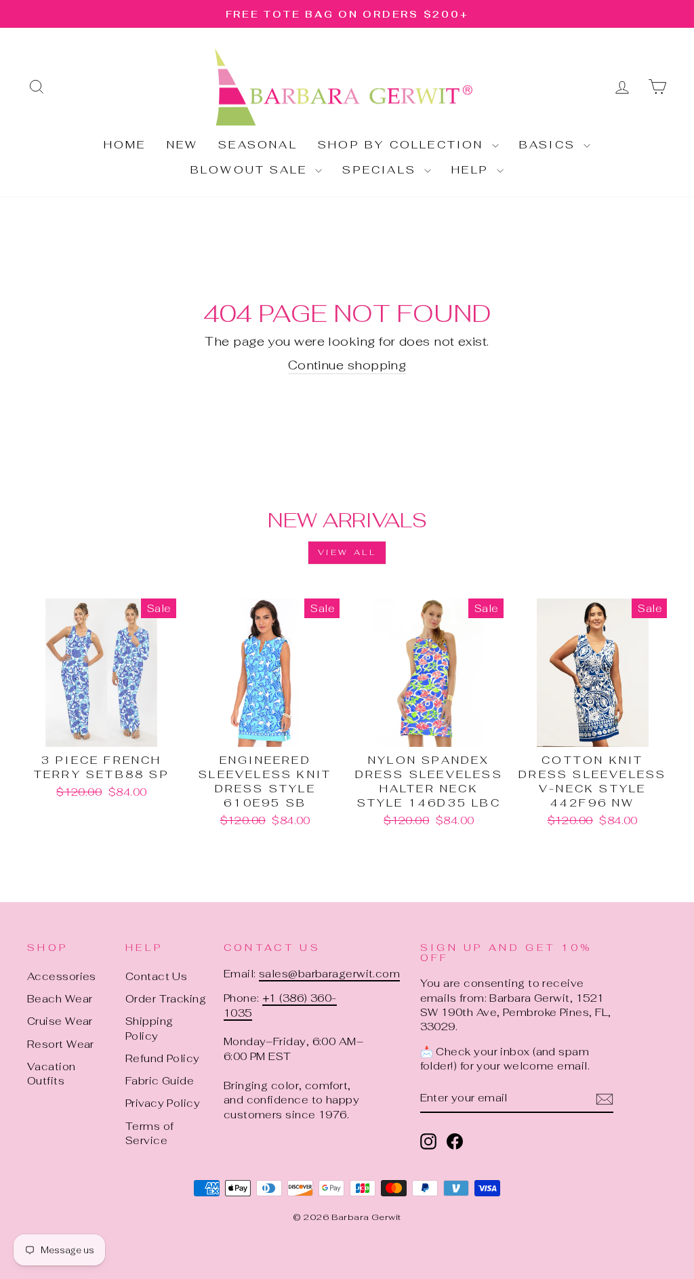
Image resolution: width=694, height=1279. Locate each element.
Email (173, 556)
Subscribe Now (346, 821)
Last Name (190, 685)
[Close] (545, 430)
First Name (193, 620)
